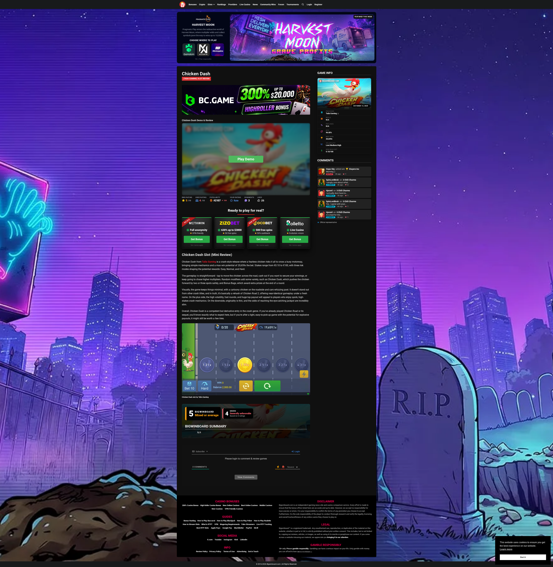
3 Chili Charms (349, 180)
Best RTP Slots (202, 528)
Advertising (241, 551)
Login (309, 4)
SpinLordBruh (332, 180)
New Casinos (217, 509)
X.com (210, 540)
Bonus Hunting (190, 521)
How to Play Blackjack (226, 521)
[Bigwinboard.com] (183, 4)
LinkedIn (243, 540)
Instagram (228, 540)
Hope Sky (330, 169)
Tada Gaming (331, 113)
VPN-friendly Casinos (234, 509)
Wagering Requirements (230, 524)
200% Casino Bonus (190, 505)
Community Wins (268, 4)
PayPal (249, 528)
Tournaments (293, 4)
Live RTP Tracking (264, 524)
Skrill (256, 528)
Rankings (221, 4)
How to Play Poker (244, 521)
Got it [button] (523, 557)
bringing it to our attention (337, 537)
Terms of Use (229, 551)
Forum (281, 4)
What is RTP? (206, 524)
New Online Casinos (231, 505)
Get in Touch (253, 551)
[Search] (302, 4)
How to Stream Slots (191, 524)
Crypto (202, 4)
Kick (236, 540)
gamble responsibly (300, 548)
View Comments (246, 477)
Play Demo (246, 159)
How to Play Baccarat (206, 521)
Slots (210, 4)
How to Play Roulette (262, 521)
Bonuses (193, 4)
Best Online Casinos (249, 505)
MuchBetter (239, 528)
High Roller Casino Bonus (210, 505)
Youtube (218, 540)
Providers (232, 4)
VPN (216, 524)
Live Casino (245, 4)
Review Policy (202, 551)
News (255, 4)
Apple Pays (215, 528)
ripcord (329, 190)
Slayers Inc (354, 169)
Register (318, 4)
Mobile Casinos (266, 505)
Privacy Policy (215, 551)
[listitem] (188, 49)
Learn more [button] (506, 549)
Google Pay (227, 528)
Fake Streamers (248, 524)
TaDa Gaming (209, 261)
